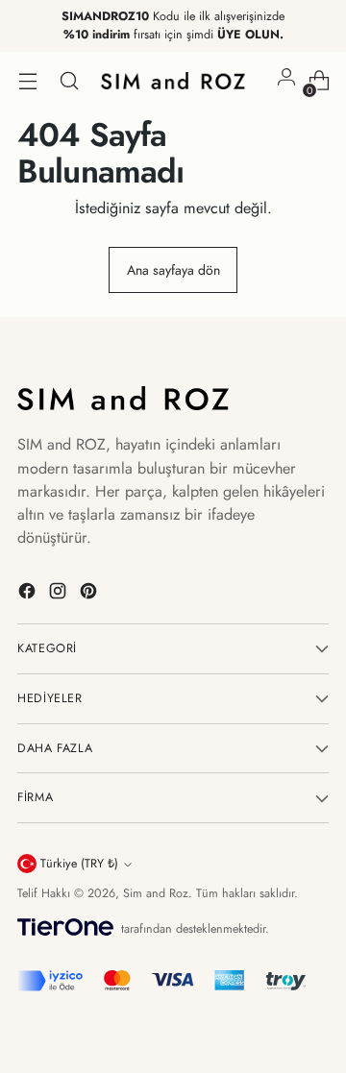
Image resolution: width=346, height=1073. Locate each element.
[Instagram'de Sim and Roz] (59, 594)
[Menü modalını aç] (27, 81)
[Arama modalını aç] (68, 81)
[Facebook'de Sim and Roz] (28, 594)
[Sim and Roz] (173, 80)
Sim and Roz (155, 893)
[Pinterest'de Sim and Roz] (90, 594)
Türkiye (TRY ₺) (79, 863)
